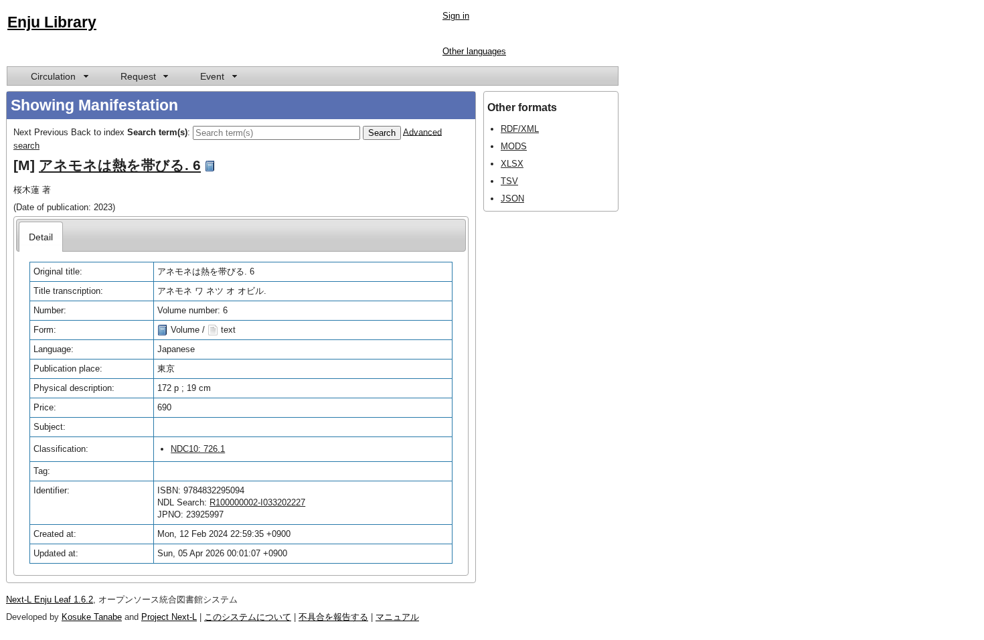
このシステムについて (247, 617)
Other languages (474, 51)
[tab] (41, 237)
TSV (509, 181)
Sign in (455, 16)
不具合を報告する (333, 617)
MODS (514, 146)
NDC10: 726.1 (198, 449)
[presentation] (41, 236)
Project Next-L (169, 617)
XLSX (512, 164)
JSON (512, 198)
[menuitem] (58, 76)
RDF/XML (520, 129)
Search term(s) (157, 132)
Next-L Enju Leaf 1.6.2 (49, 599)
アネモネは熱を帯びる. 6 (120, 165)
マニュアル (397, 617)
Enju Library (51, 22)
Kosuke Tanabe (92, 617)
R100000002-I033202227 (257, 502)
